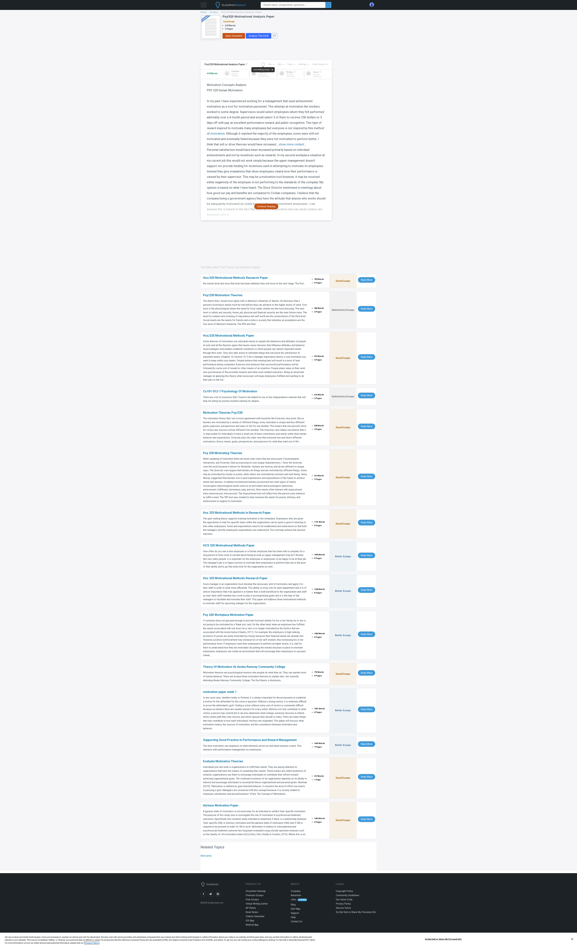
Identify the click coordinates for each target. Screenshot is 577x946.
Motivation (206, 855)
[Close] (572, 939)
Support (295, 913)
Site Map (295, 908)
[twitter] (211, 895)
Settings (302, 64)
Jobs (293, 899)
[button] (204, 5)
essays (214, 12)
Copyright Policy (344, 891)
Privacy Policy (343, 903)
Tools (290, 64)
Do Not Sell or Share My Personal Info (443, 939)
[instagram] (218, 895)
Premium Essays (255, 895)
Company (296, 891)
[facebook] (204, 895)
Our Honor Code (344, 899)
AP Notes (251, 907)
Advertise (296, 895)
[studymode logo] (236, 5)
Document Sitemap (256, 891)
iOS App (250, 920)
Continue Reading (266, 206)
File (270, 64)
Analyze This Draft (258, 36)
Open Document (233, 35)
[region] (288, 939)
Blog (293, 904)
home (204, 12)
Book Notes (252, 912)
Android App (252, 924)
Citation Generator (255, 916)
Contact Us (296, 921)
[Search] (328, 5)
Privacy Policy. (92, 943)
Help (293, 917)
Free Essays (252, 899)
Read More (366, 279)
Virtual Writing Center (257, 903)
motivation (217, 133)
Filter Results (318, 64)
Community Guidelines (347, 895)
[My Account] (372, 4)
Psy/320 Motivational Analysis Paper (249, 16)
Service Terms (343, 907)
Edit (279, 64)
